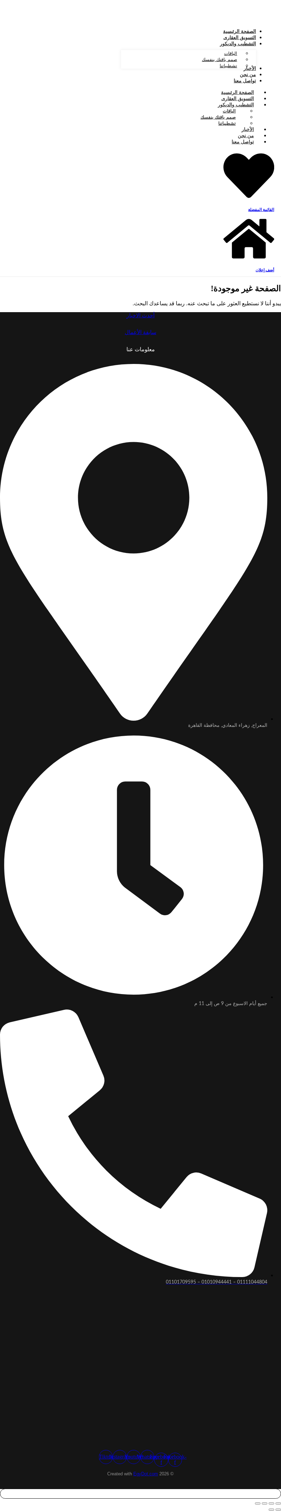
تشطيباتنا (227, 123)
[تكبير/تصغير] (278, 1503)
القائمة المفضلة (261, 209)
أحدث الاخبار (140, 315)
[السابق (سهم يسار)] (278, 1510)
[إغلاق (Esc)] (257, 1503)
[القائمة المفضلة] (248, 198)
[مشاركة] (264, 1503)
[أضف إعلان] (248, 259)
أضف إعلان (265, 270)
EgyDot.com (145, 1473)
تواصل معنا (243, 141)
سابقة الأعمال (140, 332)
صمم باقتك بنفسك (218, 117)
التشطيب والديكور (236, 104)
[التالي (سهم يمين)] (271, 1510)
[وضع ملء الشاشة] (271, 1503)
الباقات (229, 111)
